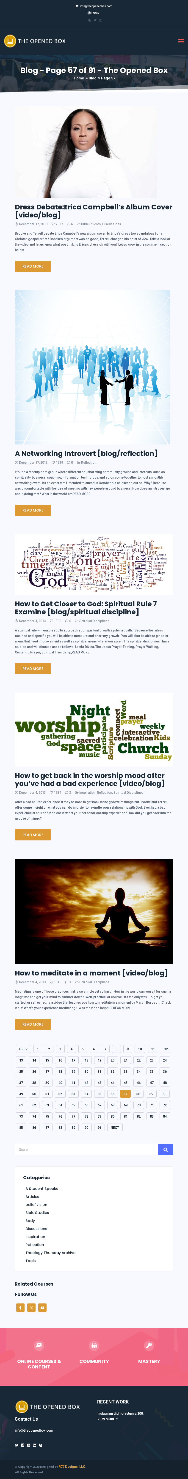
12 (166, 1049)
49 (21, 1094)
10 (140, 1049)
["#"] (16, 1445)
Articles (32, 1196)
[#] (34, 1445)
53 (73, 1094)
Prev (23, 1049)
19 (99, 1060)
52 (60, 1094)
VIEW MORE (106, 1419)
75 (47, 1116)
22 (139, 1060)
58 (138, 1094)
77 (73, 1116)
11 (153, 1049)
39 (47, 1083)
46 (139, 1083)
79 (99, 1116)
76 (60, 1116)
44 (112, 1083)
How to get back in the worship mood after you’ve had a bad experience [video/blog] (90, 779)
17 (73, 1060)
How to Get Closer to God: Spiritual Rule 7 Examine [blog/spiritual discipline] (86, 608)
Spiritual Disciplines (94, 621)
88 (60, 1128)
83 (152, 1116)
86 (34, 1128)
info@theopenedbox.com (96, 6)
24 (165, 1060)
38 (34, 1083)
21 (125, 1060)
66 (86, 1105)
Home (79, 78)
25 (21, 1071)
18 (86, 1060)
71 (152, 1105)
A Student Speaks (41, 1188)
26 (34, 1071)
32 (112, 1071)
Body (30, 1220)
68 (112, 1105)
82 (139, 1116)
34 (139, 1071)
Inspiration (87, 792)
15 (47, 1060)
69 (125, 1105)
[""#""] (89, 20)
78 (86, 1116)
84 (165, 1116)
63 (47, 1105)
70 (139, 1105)
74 (34, 1116)
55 (99, 1094)
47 (152, 1083)
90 (86, 1128)
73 (21, 1116)
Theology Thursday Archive (50, 1252)
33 (125, 1071)
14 (34, 1060)
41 (73, 1083)
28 (60, 1071)
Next (115, 1128)
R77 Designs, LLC (72, 1466)
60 (164, 1094)
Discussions (111, 224)
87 (47, 1128)
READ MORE (33, 266)
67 (99, 1105)
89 (73, 1128)
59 (151, 1094)
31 (99, 1071)
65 (73, 1105)
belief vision (36, 1204)
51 (47, 1094)
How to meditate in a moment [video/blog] (91, 973)
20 (112, 1060)
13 (21, 1060)
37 (21, 1083)
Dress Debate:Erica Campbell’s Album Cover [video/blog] (93, 211)
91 (99, 1128)
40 (60, 1083)
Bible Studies (91, 224)
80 (112, 1116)
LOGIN (95, 13)
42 (86, 1083)
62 (34, 1105)
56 (112, 1094)
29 (73, 1071)
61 (21, 1105)
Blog (93, 78)
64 (60, 1105)
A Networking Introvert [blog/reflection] (86, 453)
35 (152, 1071)
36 (165, 1071)
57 (125, 1094)
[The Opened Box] (40, 41)
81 (125, 1116)
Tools (30, 1260)
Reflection (88, 462)
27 (47, 1071)
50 (34, 1094)
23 (152, 1060)
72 (165, 1105)
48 (165, 1083)
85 (21, 1128)
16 (60, 1060)
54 (86, 1094)
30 (86, 1071)
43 (99, 1083)
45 (125, 1083)
